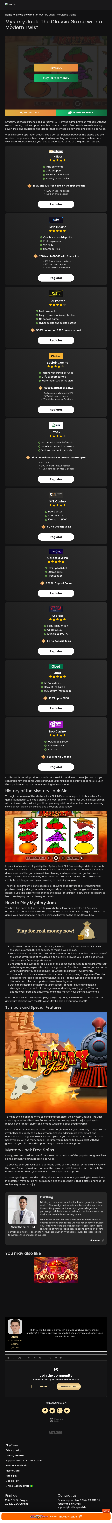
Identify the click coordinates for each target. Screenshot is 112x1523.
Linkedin (95, 1240)
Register (56, 204)
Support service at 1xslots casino (24, 1460)
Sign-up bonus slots (25, 14)
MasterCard (13, 1470)
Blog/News (12, 1445)
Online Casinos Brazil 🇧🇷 (19, 1486)
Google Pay (12, 1481)
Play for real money (56, 78)
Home (8, 14)
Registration (69, 1386)
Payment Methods (16, 1465)
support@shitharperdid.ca (73, 1507)
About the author (20, 1227)
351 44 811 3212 (88, 1500)
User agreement (15, 1455)
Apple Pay (11, 1475)
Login (43, 1386)
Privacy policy (14, 1450)
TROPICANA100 (79, 1515)
